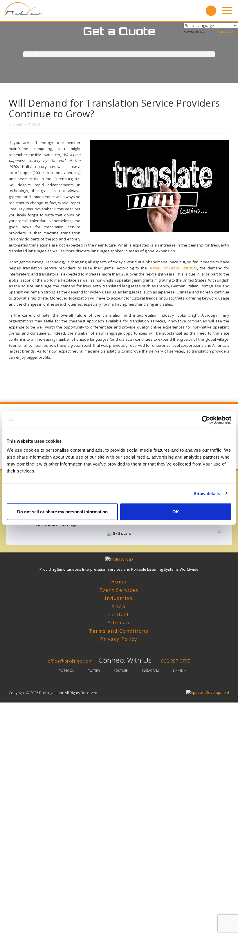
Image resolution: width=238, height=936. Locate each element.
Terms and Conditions (119, 631)
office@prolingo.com (70, 661)
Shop (119, 606)
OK (175, 511)
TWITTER (94, 671)
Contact (118, 614)
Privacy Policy (118, 639)
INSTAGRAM (150, 671)
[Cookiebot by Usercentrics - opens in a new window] (206, 419)
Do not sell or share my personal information (62, 511)
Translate (224, 31)
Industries (119, 598)
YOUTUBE (121, 671)
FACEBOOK (66, 671)
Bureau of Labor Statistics (173, 268)
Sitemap (119, 622)
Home (119, 582)
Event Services (118, 590)
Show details (207, 493)
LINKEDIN (180, 671)
